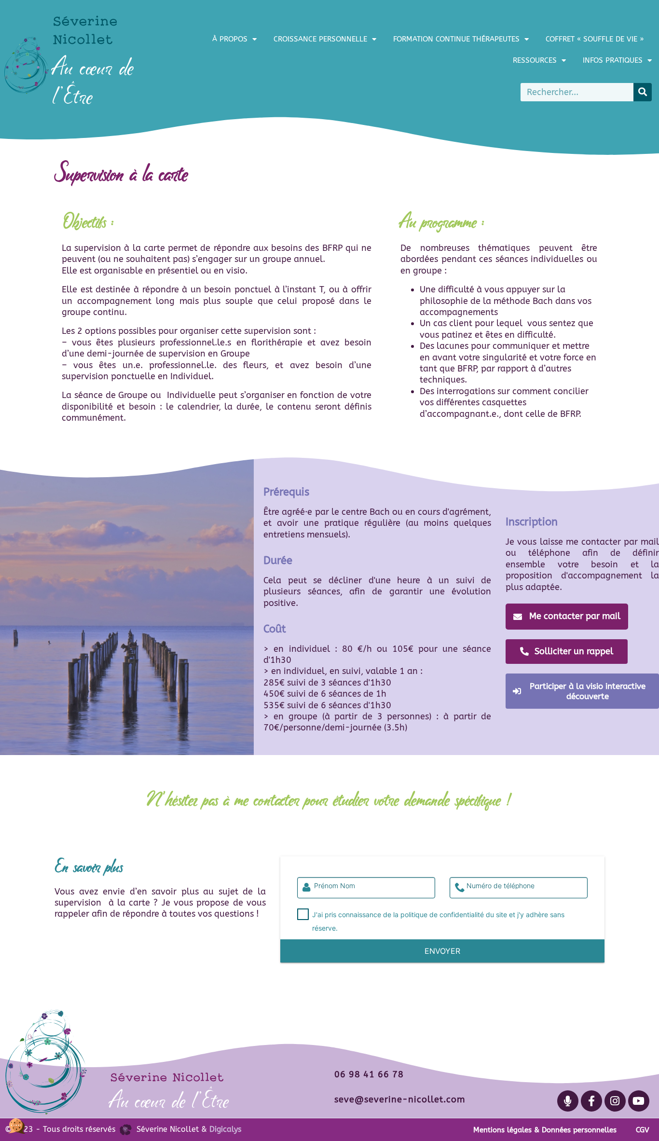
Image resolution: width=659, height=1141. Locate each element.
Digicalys (225, 1129)
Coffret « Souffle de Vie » (595, 39)
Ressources (535, 60)
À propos (229, 39)
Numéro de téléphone (501, 885)
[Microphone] (567, 1101)
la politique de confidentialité (438, 914)
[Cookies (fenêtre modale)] (17, 1124)
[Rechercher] (642, 92)
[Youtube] (638, 1101)
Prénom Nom (334, 885)
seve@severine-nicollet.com (399, 1099)
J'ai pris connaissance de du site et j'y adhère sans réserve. (438, 921)
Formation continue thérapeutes (456, 39)
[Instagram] (615, 1101)
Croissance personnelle (320, 39)
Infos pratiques (613, 60)
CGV (642, 1130)
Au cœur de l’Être (169, 1100)
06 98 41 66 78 (369, 1074)
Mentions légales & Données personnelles (545, 1130)
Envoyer (442, 951)
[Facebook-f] (591, 1101)
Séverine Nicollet (167, 1077)
